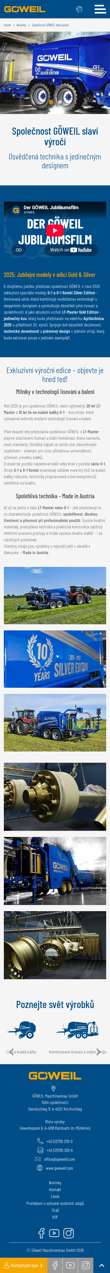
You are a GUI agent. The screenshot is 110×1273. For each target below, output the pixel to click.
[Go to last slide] (12, 1052)
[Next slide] (98, 1052)
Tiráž (55, 1210)
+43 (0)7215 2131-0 (59, 1141)
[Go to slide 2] (60, 102)
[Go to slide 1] (51, 102)
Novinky (55, 1182)
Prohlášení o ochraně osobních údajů (55, 1203)
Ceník (55, 1196)
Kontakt (55, 1189)
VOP (55, 1217)
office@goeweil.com (59, 1159)
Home (7, 25)
